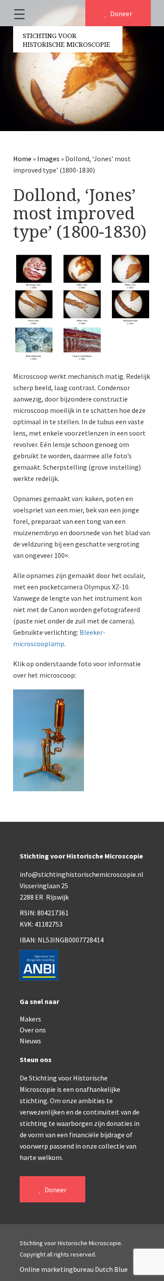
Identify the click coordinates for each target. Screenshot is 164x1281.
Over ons (33, 1029)
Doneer (120, 13)
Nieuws (30, 1040)
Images (48, 158)
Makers (30, 1018)
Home (22, 158)
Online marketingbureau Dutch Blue (74, 1269)
